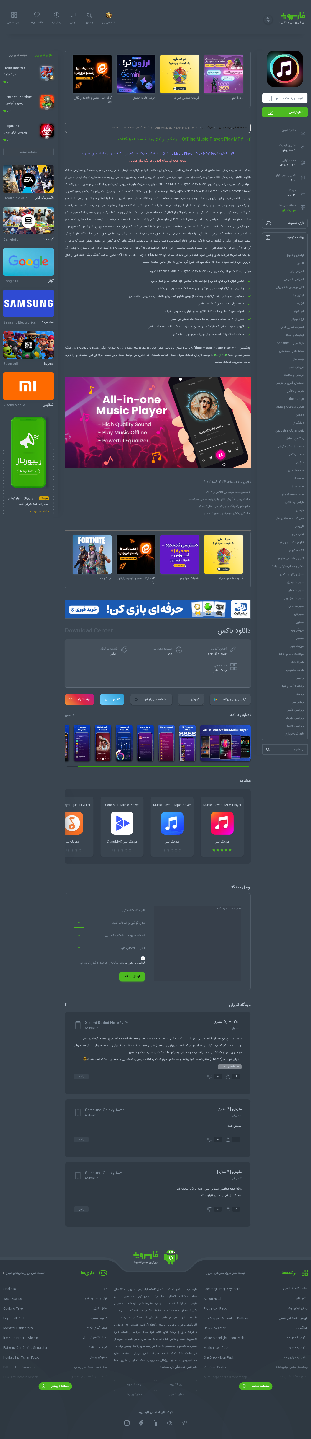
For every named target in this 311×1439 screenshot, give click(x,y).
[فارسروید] (155, 1258)
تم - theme (296, 398)
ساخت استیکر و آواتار (291, 446)
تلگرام (116, 699)
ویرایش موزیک (294, 717)
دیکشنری (298, 422)
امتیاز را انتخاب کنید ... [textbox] (130, 948)
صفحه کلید (297, 478)
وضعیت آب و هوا (293, 686)
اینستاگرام (84, 699)
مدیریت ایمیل (295, 582)
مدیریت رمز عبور (294, 598)
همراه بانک (297, 662)
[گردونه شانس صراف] (179, 74)
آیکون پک (297, 295)
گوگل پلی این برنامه (234, 699)
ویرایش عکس (295, 709)
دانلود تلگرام (176, 1394)
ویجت (300, 693)
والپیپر (300, 678)
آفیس (300, 263)
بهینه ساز (298, 359)
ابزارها (300, 303)
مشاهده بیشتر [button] (28, 151)
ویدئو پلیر (298, 701)
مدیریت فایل (296, 606)
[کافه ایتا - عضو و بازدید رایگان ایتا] (92, 74)
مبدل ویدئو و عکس (292, 574)
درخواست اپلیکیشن (156, 699)
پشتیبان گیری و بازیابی (290, 382)
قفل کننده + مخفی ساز (290, 518)
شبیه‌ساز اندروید (294, 470)
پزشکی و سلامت (294, 375)
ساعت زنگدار (296, 454)
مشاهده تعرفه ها (39, 512)
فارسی (300, 510)
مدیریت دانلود (295, 590)
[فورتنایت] (92, 554)
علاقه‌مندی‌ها (37, 23)
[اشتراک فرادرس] (179, 554)
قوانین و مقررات (135, 962)
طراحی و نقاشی (294, 502)
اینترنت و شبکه (295, 335)
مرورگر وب (297, 630)
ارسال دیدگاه (132, 976)
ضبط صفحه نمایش (292, 494)
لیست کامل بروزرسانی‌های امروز (225, 1273)
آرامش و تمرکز (295, 255)
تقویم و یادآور (295, 390)
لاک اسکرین (296, 550)
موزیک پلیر (289, 210)
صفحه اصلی (240, 128)
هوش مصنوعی (295, 670)
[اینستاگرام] (127, 1422)
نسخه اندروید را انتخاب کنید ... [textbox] (125, 935)
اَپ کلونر (299, 311)
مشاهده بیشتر (260, 1386)
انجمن (73, 23)
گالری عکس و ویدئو (291, 542)
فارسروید (237, 362)
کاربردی (299, 526)
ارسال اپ (56, 23)
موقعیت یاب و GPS (291, 654)
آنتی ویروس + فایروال (290, 287)
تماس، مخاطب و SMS (290, 406)
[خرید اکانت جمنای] (136, 74)
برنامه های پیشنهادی (291, 351)
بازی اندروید (176, 1384)
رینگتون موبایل (295, 438)
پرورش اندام (296, 367)
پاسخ (81, 1076)
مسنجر (300, 638)
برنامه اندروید (223, 128)
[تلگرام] (184, 1422)
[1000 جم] (223, 74)
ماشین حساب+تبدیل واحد (288, 566)
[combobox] (109, 923)
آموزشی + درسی (294, 279)
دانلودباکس (296, 112)
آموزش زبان (297, 271)
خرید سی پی (108, 23)
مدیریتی (299, 614)
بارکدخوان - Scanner (290, 343)
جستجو (89, 23)
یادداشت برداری (294, 733)
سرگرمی (299, 462)
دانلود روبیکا (134, 1394)
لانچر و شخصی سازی (291, 558)
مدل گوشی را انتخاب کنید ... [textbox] (127, 923)
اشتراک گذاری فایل (292, 327)
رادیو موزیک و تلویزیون (289, 430)
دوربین (299, 414)
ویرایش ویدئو (295, 725)
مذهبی (300, 622)
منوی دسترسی (14, 23)
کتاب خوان (297, 534)
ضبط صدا (298, 486)
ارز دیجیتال (297, 319)
